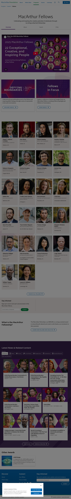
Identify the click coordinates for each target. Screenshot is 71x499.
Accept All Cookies (36, 490)
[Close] (40, 485)
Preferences (36, 493)
